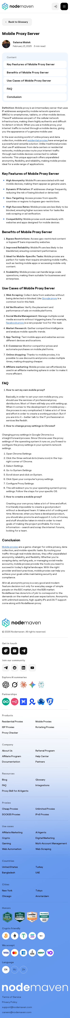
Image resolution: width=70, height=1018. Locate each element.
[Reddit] (14, 667)
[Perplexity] (41, 684)
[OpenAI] (6, 684)
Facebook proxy (15, 322)
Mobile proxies (10, 547)
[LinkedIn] (23, 667)
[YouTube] (32, 667)
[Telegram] (23, 651)
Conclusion (14, 96)
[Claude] (23, 684)
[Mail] (14, 651)
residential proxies (37, 140)
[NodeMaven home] (17, 6)
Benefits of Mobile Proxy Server (28, 72)
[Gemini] (32, 684)
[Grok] (14, 684)
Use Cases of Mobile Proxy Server (29, 80)
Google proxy (49, 298)
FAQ (9, 88)
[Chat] (6, 651)
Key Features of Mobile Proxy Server (31, 64)
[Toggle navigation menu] (64, 6)
